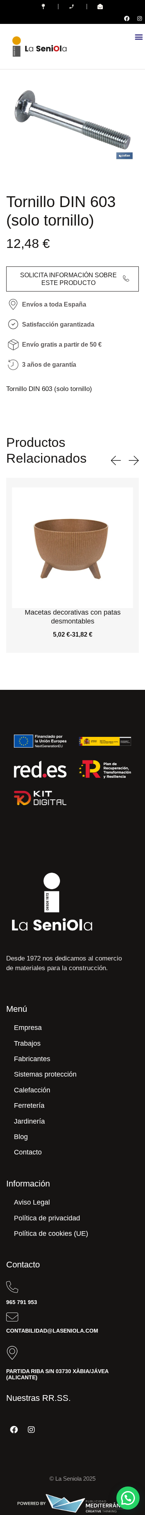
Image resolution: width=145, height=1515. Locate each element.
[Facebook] (126, 18)
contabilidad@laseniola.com (52, 1331)
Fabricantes (32, 1059)
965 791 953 (21, 1302)
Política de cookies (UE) (51, 1233)
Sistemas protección (45, 1074)
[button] (138, 36)
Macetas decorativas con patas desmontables (73, 616)
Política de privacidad (47, 1218)
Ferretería (29, 1105)
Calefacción (32, 1090)
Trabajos (27, 1043)
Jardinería (29, 1121)
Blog (21, 1137)
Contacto (28, 1152)
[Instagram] (139, 18)
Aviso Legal (32, 1202)
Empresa (28, 1027)
